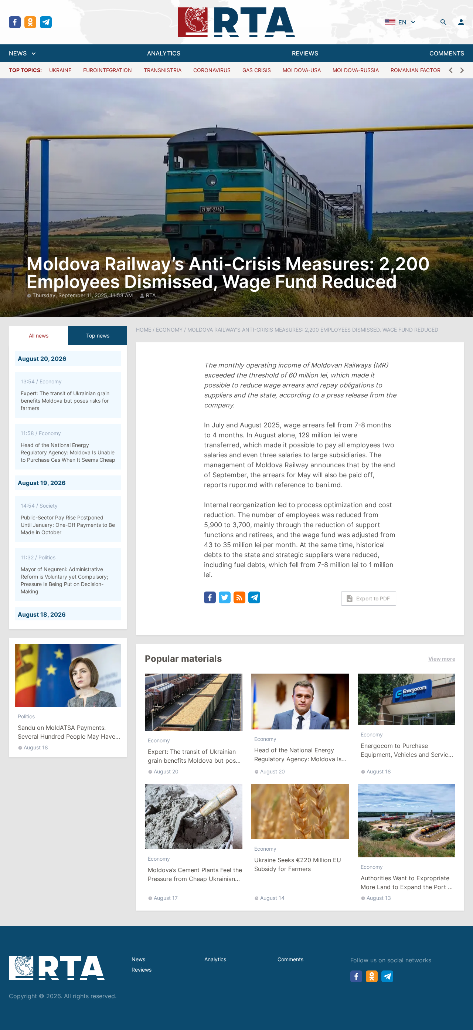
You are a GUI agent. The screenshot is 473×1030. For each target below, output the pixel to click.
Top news (97, 335)
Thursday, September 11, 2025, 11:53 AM (83, 295)
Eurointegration (107, 70)
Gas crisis (256, 70)
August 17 (166, 898)
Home (143, 329)
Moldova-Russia (356, 70)
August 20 (166, 771)
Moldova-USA (302, 70)
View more (441, 658)
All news (38, 335)
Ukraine (60, 70)
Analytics (215, 959)
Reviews (142, 969)
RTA (151, 295)
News (138, 959)
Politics (26, 716)
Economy (169, 329)
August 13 (379, 898)
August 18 (36, 747)
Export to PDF (373, 598)
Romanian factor (415, 70)
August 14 (272, 898)
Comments (290, 959)
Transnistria (162, 70)
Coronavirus (212, 70)
